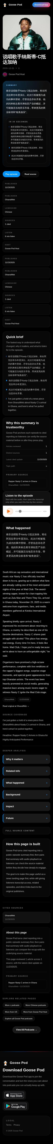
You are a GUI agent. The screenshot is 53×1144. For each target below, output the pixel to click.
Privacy (17, 1125)
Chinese (8, 212)
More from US (11, 1012)
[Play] (10, 511)
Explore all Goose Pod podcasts (18, 1018)
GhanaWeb (10, 199)
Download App (41, 5)
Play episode (11, 174)
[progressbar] (30, 511)
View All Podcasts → (26, 1030)
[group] (26, 511)
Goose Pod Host (17, 74)
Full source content (20, 831)
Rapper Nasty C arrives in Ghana (22, 481)
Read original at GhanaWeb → (16, 706)
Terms (8, 1125)
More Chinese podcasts (36, 1005)
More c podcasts (12, 1005)
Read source (30, 174)
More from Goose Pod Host (35, 1012)
